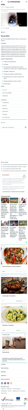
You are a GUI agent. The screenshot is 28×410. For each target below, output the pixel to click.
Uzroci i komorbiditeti (6, 92)
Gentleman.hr (9, 388)
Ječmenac (4, 105)
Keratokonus (5, 108)
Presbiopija (4, 114)
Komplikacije (5, 95)
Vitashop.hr (3, 388)
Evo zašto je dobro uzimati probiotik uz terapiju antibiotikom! (15, 164)
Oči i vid (7, 28)
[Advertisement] (14, 144)
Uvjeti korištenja (4, 368)
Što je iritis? (4, 90)
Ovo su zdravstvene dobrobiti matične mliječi (12, 168)
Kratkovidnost (5, 111)
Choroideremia (5, 102)
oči (4, 122)
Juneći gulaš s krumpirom (8, 296)
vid (2, 122)
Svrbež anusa (5, 352)
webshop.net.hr (16, 391)
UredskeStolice (4, 391)
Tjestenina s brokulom (8, 325)
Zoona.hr (10, 391)
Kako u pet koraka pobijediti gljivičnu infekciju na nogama (14, 166)
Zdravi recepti (4, 393)
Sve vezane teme (6, 117)
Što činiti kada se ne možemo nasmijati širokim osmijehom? (15, 170)
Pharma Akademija (16, 388)
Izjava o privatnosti (5, 379)
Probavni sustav (5, 350)
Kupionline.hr (22, 391)
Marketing (3, 371)
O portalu (3, 364)
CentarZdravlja (14, 2)
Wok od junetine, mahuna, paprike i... (12, 266)
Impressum (3, 375)
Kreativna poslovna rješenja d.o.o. (8, 407)
